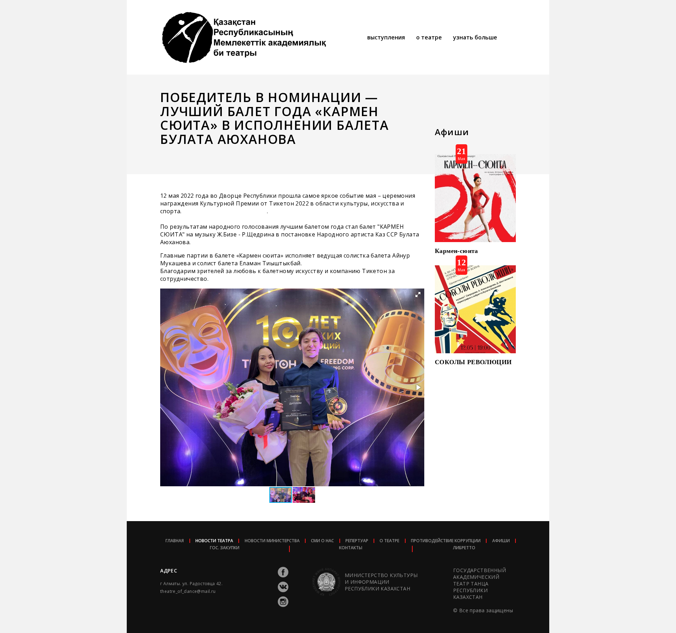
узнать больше (475, 37)
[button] (418, 294)
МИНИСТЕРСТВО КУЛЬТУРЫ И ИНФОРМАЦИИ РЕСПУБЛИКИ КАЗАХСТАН (381, 582)
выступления (386, 37)
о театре (429, 37)
